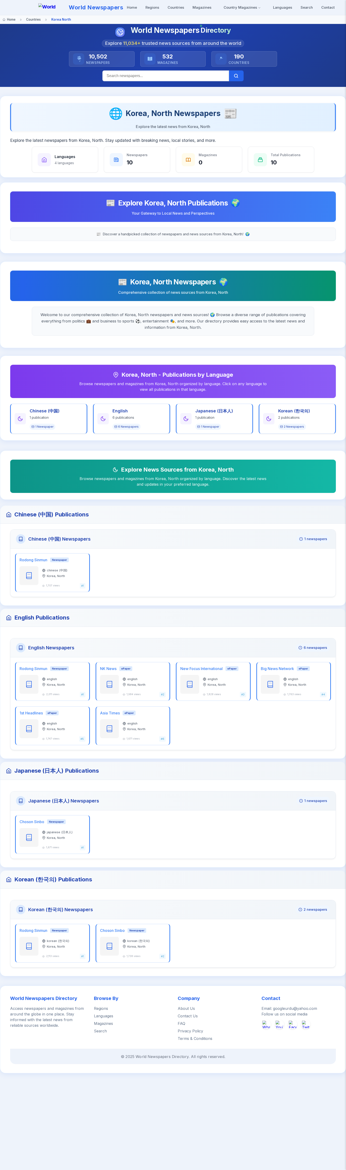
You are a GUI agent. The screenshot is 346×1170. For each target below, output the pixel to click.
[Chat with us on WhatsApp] (266, 1024)
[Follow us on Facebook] (292, 1024)
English (120, 410)
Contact (328, 7)
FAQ (181, 1023)
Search (307, 7)
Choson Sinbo (32, 821)
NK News (108, 668)
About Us (186, 1008)
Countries (176, 7)
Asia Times (110, 713)
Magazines (202, 7)
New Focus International (201, 668)
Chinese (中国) (45, 410)
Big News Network (277, 668)
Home (132, 7)
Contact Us (188, 1016)
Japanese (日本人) (214, 410)
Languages (282, 7)
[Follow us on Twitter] (305, 1024)
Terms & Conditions (195, 1038)
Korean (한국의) (294, 410)
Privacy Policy (190, 1031)
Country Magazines (241, 7)
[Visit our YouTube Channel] (279, 1024)
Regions (152, 7)
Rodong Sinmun (33, 560)
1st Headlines (31, 713)
